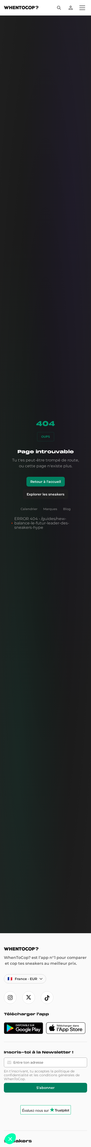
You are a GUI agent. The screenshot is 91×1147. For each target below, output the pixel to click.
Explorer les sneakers (45, 494)
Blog (67, 509)
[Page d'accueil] (21, 8)
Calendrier (29, 509)
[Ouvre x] (28, 997)
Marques (50, 509)
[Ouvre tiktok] (47, 997)
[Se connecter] (70, 8)
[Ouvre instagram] (10, 997)
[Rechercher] (59, 8)
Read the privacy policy (20, 1126)
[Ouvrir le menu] (82, 8)
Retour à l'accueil (45, 481)
